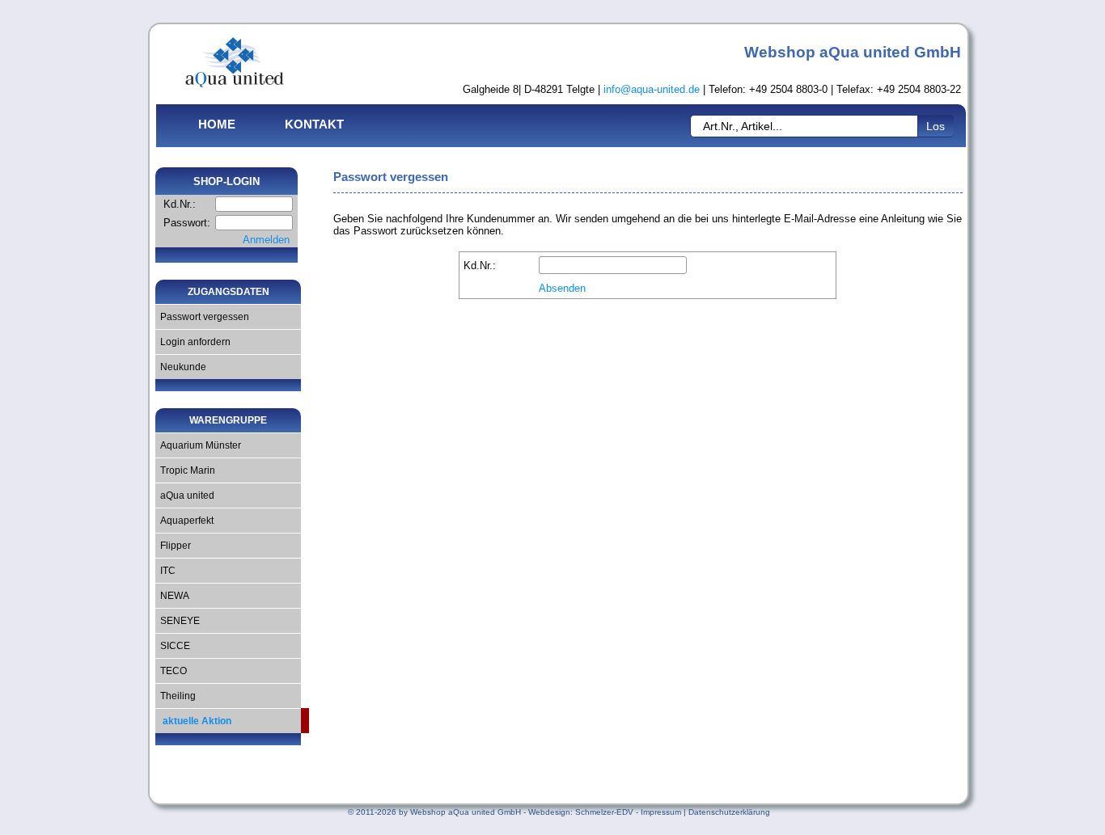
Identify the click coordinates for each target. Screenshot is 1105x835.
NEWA (172, 596)
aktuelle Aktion (193, 721)
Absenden (562, 288)
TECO (171, 671)
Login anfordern (193, 342)
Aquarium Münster (198, 445)
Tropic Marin (185, 470)
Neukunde (180, 367)
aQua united (184, 495)
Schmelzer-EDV (604, 812)
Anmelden (266, 240)
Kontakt (314, 124)
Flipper (173, 545)
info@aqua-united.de (651, 89)
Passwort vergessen (202, 317)
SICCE (172, 646)
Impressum (661, 812)
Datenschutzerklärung (729, 812)
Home (216, 124)
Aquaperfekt (184, 520)
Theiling (175, 696)
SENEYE (177, 621)
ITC (165, 571)
